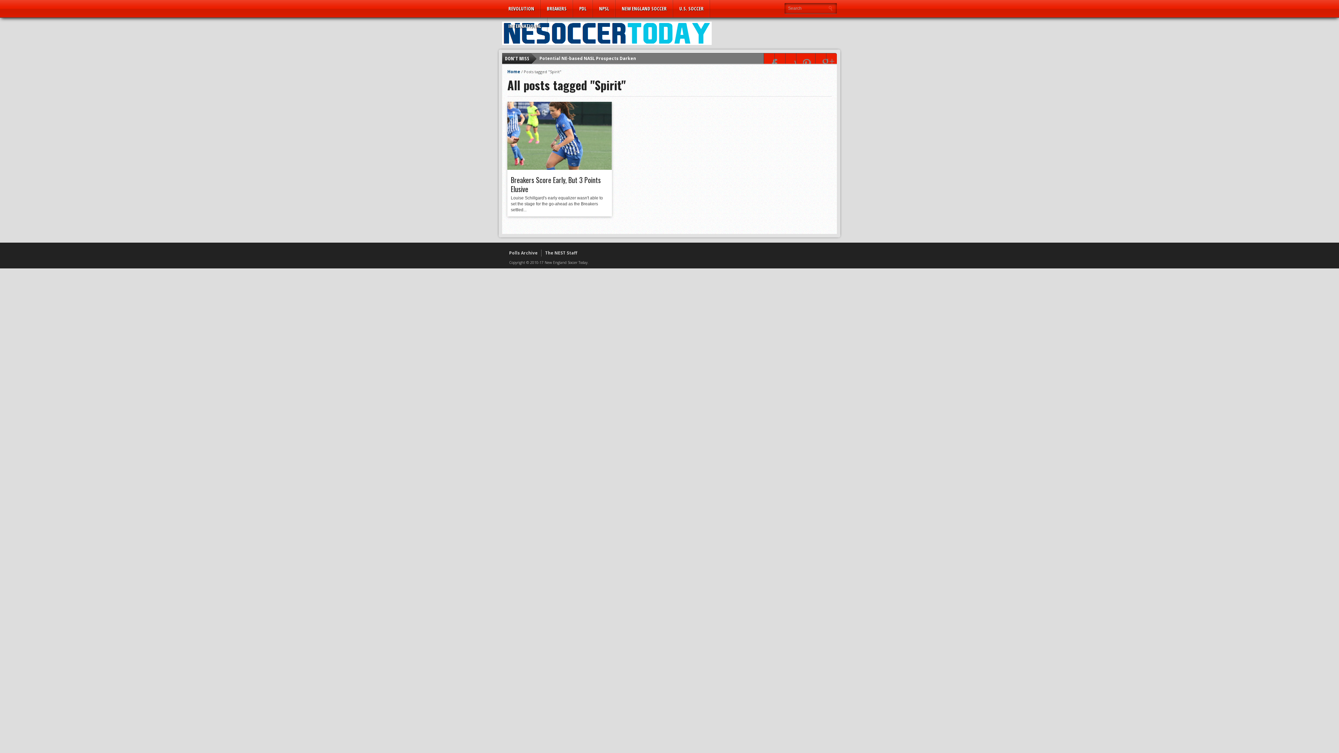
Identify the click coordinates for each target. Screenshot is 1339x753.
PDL (583, 8)
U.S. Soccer (691, 8)
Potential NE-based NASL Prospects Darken (587, 58)
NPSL (604, 8)
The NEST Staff (561, 253)
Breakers (557, 8)
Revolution (521, 8)
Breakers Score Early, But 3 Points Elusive (556, 184)
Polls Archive (523, 253)
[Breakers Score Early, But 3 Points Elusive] (559, 168)
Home (513, 72)
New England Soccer (644, 8)
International (524, 26)
